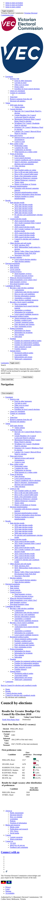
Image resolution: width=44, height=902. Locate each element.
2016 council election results (24, 233)
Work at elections (16, 839)
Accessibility (10, 893)
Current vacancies (16, 837)
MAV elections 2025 (21, 245)
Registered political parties (19, 316)
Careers (8, 835)
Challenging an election (22, 150)
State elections (19, 156)
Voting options (19, 107)
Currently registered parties (24, 322)
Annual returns (15, 351)
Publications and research (19, 829)
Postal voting (19, 87)
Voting (7, 103)
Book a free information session (25, 176)
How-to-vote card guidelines (24, 294)
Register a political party (23, 320)
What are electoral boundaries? (21, 278)
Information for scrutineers (23, 312)
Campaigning (19, 290)
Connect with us (10, 852)
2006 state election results (23, 213)
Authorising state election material (26, 292)
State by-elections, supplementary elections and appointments (26, 163)
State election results (17, 202)
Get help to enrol (20, 83)
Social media (14, 833)
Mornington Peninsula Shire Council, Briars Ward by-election (27, 120)
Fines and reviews (16, 135)
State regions (14, 267)
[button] (7, 11)
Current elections (16, 109)
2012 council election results (24, 235)
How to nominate (20, 304)
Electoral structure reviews (23, 276)
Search (3, 365)
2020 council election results (24, 227)
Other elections (19, 166)
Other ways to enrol (21, 85)
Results (8, 200)
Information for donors (22, 330)
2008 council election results (24, 237)
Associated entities (21, 355)
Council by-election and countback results (20, 695)
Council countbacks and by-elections (27, 160)
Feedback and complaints (19, 847)
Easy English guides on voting (25, 170)
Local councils (15, 269)
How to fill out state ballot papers (26, 172)
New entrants (19, 334)
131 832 (13, 843)
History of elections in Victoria (25, 184)
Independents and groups (23, 357)
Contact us (9, 841)
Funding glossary (20, 349)
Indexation (18, 337)
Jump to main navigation (14, 3)
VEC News (14, 831)
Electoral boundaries (12, 263)
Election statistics (16, 257)
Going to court (19, 142)
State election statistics (22, 261)
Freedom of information (18, 823)
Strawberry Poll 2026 (22, 255)
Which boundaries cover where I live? (23, 280)
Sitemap (8, 891)
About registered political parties (25, 318)
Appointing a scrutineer (22, 298)
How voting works (16, 144)
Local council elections (22, 158)
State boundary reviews (18, 282)
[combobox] (11, 377)
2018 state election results (23, 207)
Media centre (14, 827)
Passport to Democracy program (25, 178)
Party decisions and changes (24, 324)
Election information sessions (24, 296)
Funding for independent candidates (27, 345)
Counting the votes (21, 148)
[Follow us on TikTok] (6, 872)
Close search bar (7, 379)
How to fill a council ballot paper (26, 174)
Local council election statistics (25, 259)
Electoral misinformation (18, 186)
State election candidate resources (26, 300)
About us (8, 811)
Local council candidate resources (26, 314)
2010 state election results (23, 211)
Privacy (8, 887)
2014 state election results (23, 209)
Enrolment (9, 77)
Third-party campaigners (23, 359)
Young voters (19, 182)
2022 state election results (23, 204)
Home (7, 689)
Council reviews (16, 272)
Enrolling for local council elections (27, 89)
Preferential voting (21, 146)
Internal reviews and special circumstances (24, 138)
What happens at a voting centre (25, 152)
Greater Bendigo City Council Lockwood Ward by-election (25, 116)
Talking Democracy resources (25, 180)
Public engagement (16, 813)
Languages (5, 363)
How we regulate (16, 817)
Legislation (14, 819)
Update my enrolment (17, 93)
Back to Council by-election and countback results (19, 685)
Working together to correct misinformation (24, 197)
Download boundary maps (19, 284)
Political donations (16, 328)
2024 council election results (24, 221)
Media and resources (12, 825)
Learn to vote (14, 168)
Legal (7, 889)
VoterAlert (13, 97)
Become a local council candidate (22, 302)
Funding (13, 339)
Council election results (18, 219)
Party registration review (23, 326)
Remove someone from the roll (21, 99)
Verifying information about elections (27, 194)
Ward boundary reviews (22, 274)
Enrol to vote (14, 79)
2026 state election (16, 105)
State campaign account (22, 347)
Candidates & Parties (12, 286)
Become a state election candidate (22, 288)
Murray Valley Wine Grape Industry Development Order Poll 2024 (27, 252)
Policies (12, 821)
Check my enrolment (17, 91)
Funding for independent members (26, 343)
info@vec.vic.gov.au (17, 845)
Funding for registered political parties (27, 341)
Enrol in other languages (23, 81)
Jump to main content (13, 7)
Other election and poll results (20, 243)
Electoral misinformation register (26, 192)
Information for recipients (23, 332)
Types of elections (16, 154)
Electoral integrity (16, 815)
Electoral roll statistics (17, 101)
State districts (14, 265)
